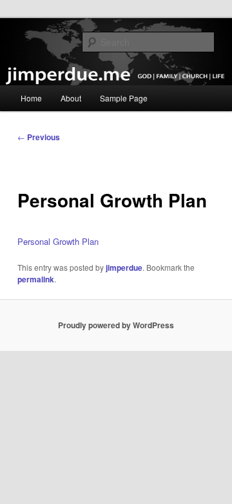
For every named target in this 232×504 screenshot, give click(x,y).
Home (31, 97)
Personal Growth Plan (58, 241)
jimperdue (124, 267)
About (71, 97)
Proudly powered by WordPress (116, 325)
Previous (38, 137)
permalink (35, 279)
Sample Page (124, 97)
